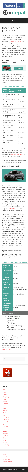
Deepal (5, 394)
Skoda (5, 438)
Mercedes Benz (7, 461)
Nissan (5, 429)
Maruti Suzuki (7, 422)
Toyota (5, 442)
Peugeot (5, 433)
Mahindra (6, 419)
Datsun (5, 392)
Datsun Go (12, 209)
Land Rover (6, 457)
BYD (4, 390)
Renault (5, 435)
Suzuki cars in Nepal (16, 41)
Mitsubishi (6, 426)
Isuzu (4, 408)
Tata (4, 440)
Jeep (4, 413)
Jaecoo (5, 410)
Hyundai (5, 403)
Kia (4, 415)
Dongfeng (6, 397)
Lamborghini (6, 459)
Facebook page (6, 349)
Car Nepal (22, 469)
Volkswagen (6, 445)
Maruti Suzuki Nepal (17, 154)
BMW (4, 454)
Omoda (5, 431)
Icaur (4, 406)
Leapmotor (6, 417)
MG (4, 424)
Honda (5, 401)
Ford (4, 399)
